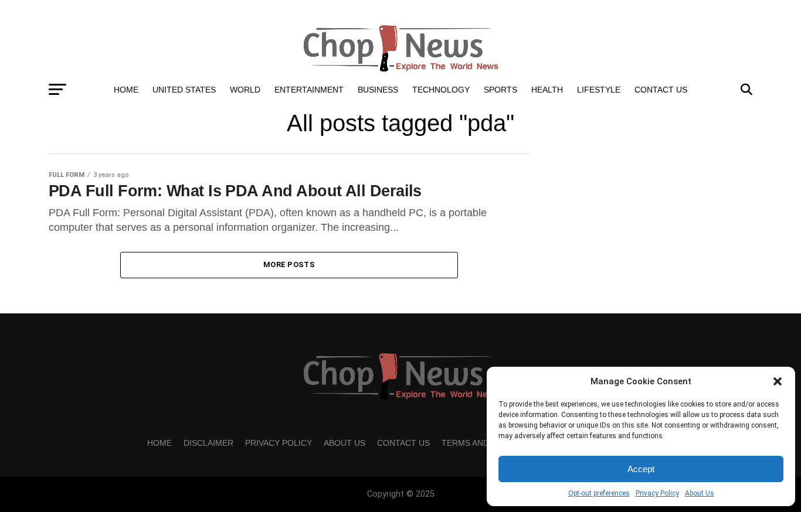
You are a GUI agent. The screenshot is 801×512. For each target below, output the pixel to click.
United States (184, 89)
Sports (500, 89)
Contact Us (660, 89)
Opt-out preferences (599, 493)
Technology (441, 89)
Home (126, 89)
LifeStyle (598, 89)
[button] (777, 381)
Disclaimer (208, 443)
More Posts (289, 264)
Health (547, 89)
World (245, 89)
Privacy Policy (657, 493)
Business (378, 89)
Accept (640, 469)
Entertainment (309, 89)
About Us (699, 493)
